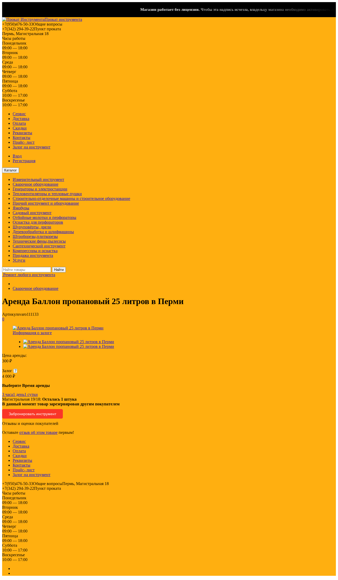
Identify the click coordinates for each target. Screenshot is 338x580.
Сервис (19, 114)
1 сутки (31, 394)
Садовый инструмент (32, 212)
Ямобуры (21, 208)
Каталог (10, 170)
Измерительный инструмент (38, 179)
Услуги (19, 260)
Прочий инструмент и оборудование (46, 203)
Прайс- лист (24, 142)
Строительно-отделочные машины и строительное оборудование (71, 198)
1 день (18, 394)
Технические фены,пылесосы (39, 241)
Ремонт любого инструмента (28, 274)
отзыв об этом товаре (38, 432)
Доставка (21, 118)
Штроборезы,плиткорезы (35, 236)
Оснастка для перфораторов (38, 222)
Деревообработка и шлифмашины (43, 231)
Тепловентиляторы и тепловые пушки (47, 193)
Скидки (20, 128)
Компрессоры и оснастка (35, 250)
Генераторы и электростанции (40, 189)
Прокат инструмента (63, 19)
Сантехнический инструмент (39, 246)
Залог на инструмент (31, 147)
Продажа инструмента (33, 255)
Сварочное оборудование (35, 184)
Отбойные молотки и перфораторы (44, 217)
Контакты (21, 137)
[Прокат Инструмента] (23, 19)
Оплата (19, 123)
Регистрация (24, 161)
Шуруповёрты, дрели (32, 227)
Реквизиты (22, 133)
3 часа (7, 394)
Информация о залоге (32, 332)
